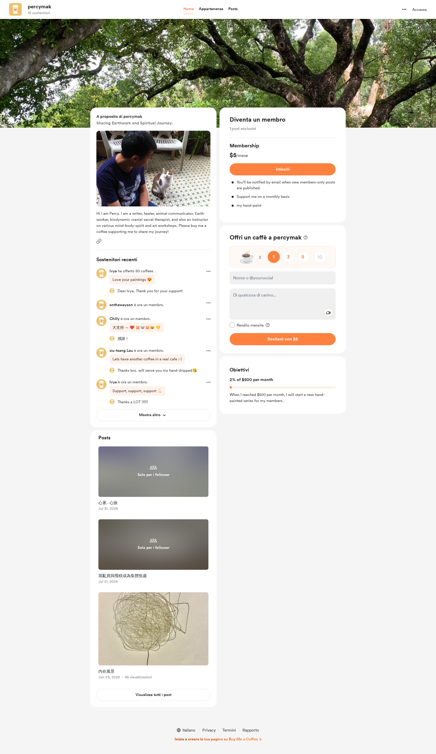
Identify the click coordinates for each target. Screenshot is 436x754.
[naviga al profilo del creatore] (15, 9)
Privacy (209, 730)
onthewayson (121, 305)
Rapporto (250, 730)
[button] (188, 9)
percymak (39, 7)
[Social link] (98, 241)
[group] (283, 175)
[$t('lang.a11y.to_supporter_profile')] (112, 291)
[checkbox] (247, 325)
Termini (229, 730)
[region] (283, 164)
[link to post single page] (153, 479)
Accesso (419, 9)
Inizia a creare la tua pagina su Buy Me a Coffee (216, 739)
